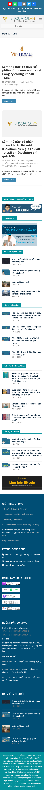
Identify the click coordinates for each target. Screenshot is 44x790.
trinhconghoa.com (10, 669)
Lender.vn (6, 661)
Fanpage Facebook (10, 540)
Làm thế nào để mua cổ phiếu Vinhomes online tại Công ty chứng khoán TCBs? (21, 72)
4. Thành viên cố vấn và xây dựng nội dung (20, 524)
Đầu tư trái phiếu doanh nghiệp (17, 163)
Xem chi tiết (9, 101)
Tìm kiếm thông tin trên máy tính (16, 635)
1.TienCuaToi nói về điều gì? (14, 509)
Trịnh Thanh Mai (26, 82)
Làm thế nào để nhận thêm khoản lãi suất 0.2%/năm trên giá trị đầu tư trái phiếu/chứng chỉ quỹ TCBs (21, 149)
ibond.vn (6, 677)
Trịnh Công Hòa (26, 160)
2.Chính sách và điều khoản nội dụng (18, 514)
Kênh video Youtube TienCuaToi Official (22, 561)
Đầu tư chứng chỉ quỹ (22, 166)
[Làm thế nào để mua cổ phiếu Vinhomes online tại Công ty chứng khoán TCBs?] (22, 52)
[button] (40, 19)
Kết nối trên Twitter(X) (15, 565)
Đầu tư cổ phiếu (11, 85)
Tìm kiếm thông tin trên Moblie (15, 631)
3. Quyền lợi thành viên (12, 519)
